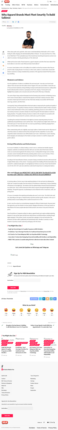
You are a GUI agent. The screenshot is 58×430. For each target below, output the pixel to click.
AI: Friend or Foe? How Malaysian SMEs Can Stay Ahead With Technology (27, 234)
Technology (34, 342)
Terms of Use (23, 291)
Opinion (10, 342)
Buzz (46, 340)
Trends (32, 344)
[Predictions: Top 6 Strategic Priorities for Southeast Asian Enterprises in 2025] (22, 341)
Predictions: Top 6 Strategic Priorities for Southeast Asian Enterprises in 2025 (29, 231)
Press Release (48, 342)
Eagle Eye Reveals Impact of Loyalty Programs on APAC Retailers (25, 229)
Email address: (10, 280)
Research (47, 344)
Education (4, 340)
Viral (37, 344)
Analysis (19, 342)
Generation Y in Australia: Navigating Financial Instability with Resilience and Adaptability (32, 237)
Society (4, 344)
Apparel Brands (17, 266)
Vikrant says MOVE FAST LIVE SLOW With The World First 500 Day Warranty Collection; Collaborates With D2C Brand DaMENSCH (31, 174)
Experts (4, 342)
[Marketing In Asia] (7, 1)
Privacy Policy (46, 291)
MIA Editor (9, 25)
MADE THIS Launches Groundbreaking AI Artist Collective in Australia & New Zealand (31, 239)
